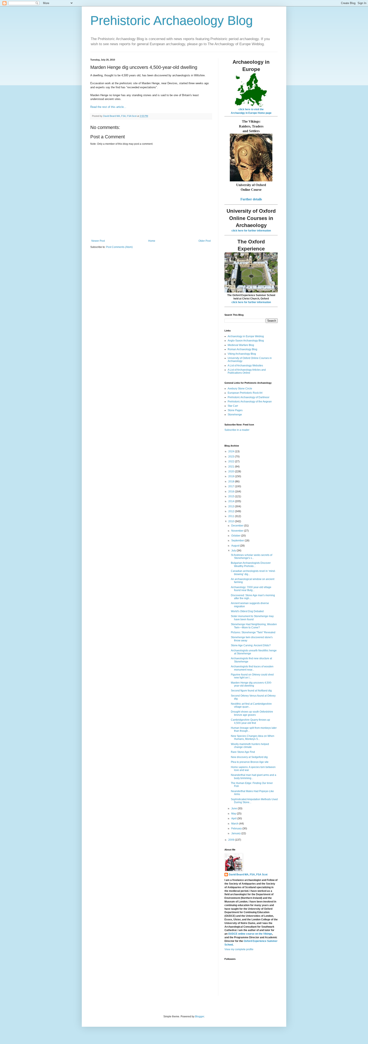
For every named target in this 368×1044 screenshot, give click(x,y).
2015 (231, 496)
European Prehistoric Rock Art (245, 392)
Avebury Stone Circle (240, 388)
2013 (231, 506)
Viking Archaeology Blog (242, 353)
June (234, 808)
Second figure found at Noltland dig (251, 690)
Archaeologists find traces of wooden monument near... (252, 668)
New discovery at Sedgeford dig (249, 757)
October (236, 535)
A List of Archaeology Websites (245, 365)
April (234, 818)
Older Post (204, 240)
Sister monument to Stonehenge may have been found (252, 618)
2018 (231, 481)
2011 (231, 516)
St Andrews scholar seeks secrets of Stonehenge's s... (251, 557)
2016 (231, 491)
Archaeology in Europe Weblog (246, 336)
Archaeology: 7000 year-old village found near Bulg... (251, 589)
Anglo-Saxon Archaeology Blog (246, 340)
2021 (231, 466)
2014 (231, 501)
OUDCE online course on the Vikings (250, 933)
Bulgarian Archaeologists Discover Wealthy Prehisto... (251, 564)
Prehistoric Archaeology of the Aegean (250, 401)
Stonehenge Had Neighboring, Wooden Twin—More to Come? (254, 626)
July (234, 550)
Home (151, 240)
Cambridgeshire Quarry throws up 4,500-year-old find (250, 721)
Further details (251, 199)
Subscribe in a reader (236, 429)
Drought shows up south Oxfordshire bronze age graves (252, 713)
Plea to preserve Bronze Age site (250, 762)
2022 (231, 461)
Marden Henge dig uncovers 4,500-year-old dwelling (251, 684)
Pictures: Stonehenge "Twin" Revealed (253, 632)
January (236, 833)
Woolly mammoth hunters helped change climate (250, 746)
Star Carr (233, 405)
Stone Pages (235, 410)
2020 (231, 471)
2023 (231, 456)
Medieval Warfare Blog (241, 345)
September (238, 540)
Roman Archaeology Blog (242, 349)
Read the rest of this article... (108, 106)
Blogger (199, 1016)
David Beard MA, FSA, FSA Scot (248, 874)
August (235, 545)
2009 (231, 839)
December (237, 525)
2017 (231, 486)
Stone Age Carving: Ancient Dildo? (251, 645)
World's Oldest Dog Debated (247, 611)
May (234, 813)
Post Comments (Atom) (119, 247)
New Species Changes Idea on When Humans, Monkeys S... (252, 737)
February (236, 828)
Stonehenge (235, 414)
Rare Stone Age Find (243, 751)
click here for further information (251, 230)
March (235, 823)
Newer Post (98, 240)
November (237, 530)
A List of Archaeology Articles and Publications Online (247, 371)
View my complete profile (238, 949)
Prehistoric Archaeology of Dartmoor (248, 397)
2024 (231, 451)
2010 (231, 521)
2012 (231, 511)
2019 (231, 476)
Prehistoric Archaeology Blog (171, 20)
